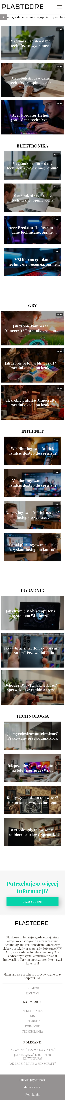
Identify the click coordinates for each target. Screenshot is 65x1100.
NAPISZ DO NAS (32, 901)
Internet (32, 431)
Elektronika (32, 146)
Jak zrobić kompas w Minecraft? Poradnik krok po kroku (30, 328)
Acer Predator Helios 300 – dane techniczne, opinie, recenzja (31, 117)
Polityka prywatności (32, 1080)
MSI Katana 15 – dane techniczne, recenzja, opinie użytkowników (32, 262)
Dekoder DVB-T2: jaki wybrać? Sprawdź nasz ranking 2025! (30, 687)
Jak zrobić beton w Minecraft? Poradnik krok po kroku (30, 365)
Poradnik (32, 590)
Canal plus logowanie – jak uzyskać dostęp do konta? (32, 547)
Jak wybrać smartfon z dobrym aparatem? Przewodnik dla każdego (30, 650)
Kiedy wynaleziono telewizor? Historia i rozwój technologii (32, 800)
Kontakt (32, 993)
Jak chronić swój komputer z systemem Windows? (30, 613)
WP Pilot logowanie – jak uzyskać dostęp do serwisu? (32, 450)
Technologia (32, 716)
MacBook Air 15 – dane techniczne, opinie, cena (30, 80)
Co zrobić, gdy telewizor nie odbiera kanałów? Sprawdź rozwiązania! (32, 832)
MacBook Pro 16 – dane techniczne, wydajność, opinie (30, 43)
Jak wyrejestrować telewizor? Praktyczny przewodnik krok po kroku (32, 735)
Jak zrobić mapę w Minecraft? (32, 1063)
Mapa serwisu (32, 1087)
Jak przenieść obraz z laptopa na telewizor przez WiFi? (32, 768)
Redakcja (33, 988)
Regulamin (32, 1094)
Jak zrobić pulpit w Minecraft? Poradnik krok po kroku (31, 402)
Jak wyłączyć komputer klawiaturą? (32, 1056)
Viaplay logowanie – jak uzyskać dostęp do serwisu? (32, 483)
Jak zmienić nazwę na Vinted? (33, 1049)
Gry (32, 305)
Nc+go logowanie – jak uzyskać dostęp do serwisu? (32, 515)
